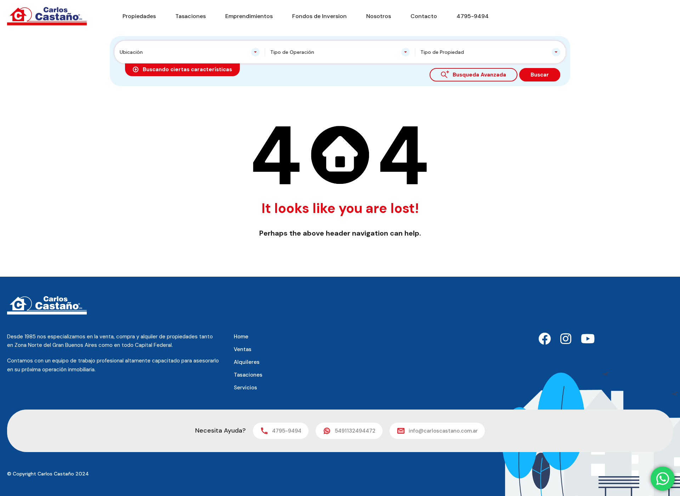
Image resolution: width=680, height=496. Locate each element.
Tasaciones (190, 16)
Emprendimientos (249, 16)
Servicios (245, 387)
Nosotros (378, 16)
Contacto (423, 16)
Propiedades (139, 16)
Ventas (242, 349)
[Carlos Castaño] (47, 15)
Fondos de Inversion (319, 16)
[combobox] (189, 52)
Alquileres (247, 362)
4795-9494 (473, 16)
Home (241, 336)
